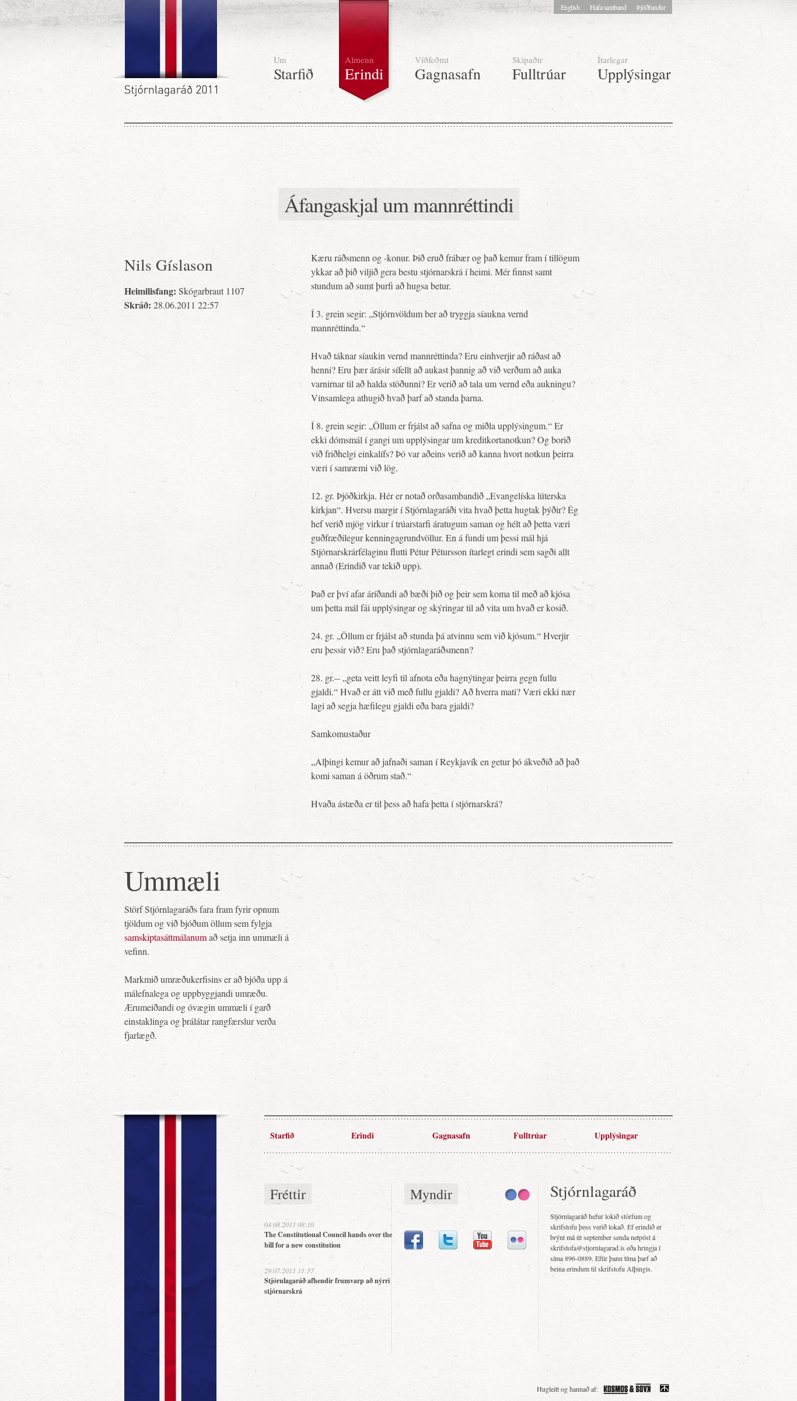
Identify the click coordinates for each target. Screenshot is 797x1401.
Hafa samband (608, 7)
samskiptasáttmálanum (165, 937)
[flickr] (517, 1246)
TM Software (664, 1389)
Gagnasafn (448, 68)
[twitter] (448, 1246)
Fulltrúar (539, 68)
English (570, 7)
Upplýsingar (634, 68)
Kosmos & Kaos (627, 1389)
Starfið (293, 68)
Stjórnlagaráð (172, 52)
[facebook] (413, 1246)
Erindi (364, 68)
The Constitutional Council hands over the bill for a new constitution (328, 1240)
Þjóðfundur (651, 7)
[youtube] (482, 1246)
